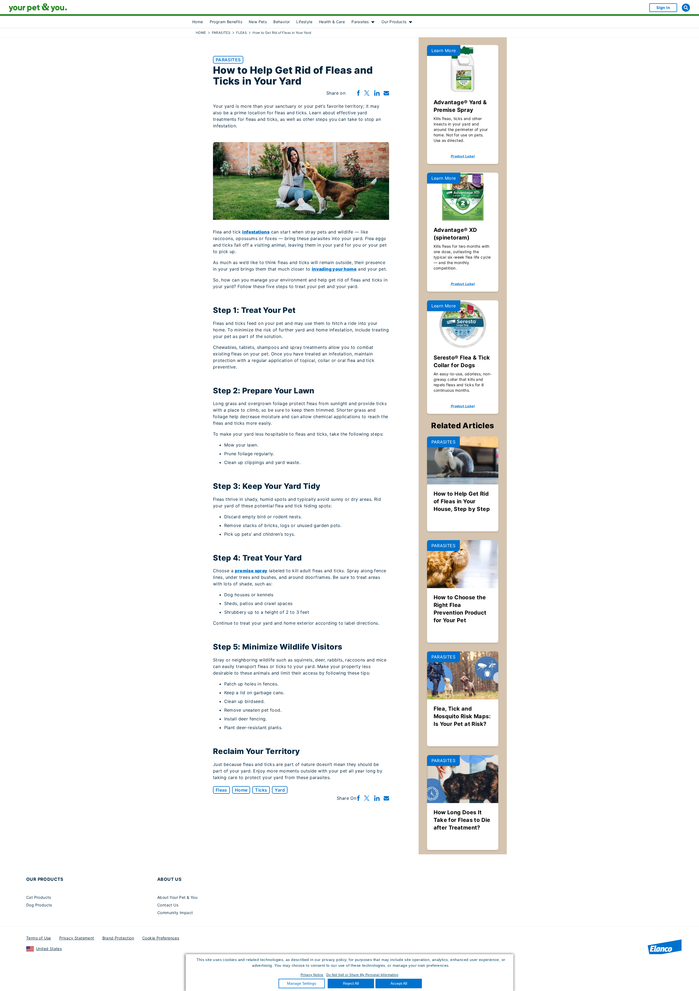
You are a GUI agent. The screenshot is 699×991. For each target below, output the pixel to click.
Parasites (360, 21)
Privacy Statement (76, 938)
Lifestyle (304, 21)
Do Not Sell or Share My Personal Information (362, 975)
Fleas (221, 790)
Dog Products (39, 905)
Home (197, 21)
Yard (280, 790)
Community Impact (175, 912)
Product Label (463, 156)
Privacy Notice (312, 975)
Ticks (261, 790)
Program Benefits (226, 21)
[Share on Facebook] (358, 93)
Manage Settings (301, 983)
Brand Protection (118, 938)
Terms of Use (38, 938)
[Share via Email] (386, 93)
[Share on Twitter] (367, 93)
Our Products (394, 21)
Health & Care (332, 21)
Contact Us (167, 905)
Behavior (281, 21)
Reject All (351, 983)
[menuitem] (197, 22)
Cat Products (38, 897)
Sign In (663, 7)
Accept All (398, 983)
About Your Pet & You (177, 897)
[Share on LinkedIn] (376, 93)
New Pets (258, 21)
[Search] (686, 7)
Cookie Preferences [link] (160, 938)
